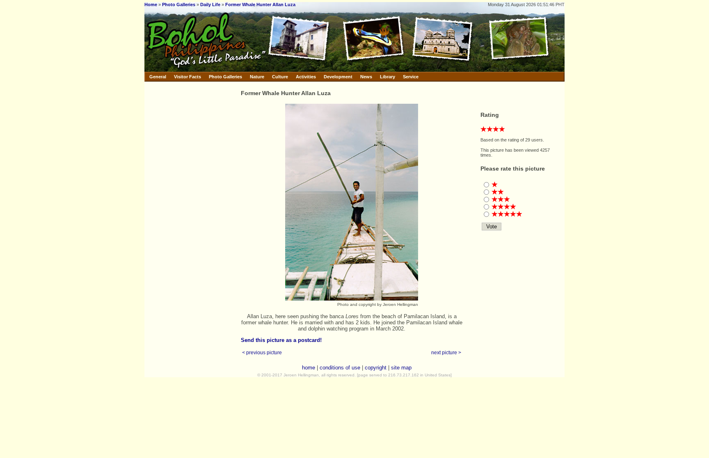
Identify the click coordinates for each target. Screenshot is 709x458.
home (308, 368)
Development (338, 76)
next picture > (446, 352)
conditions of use (340, 368)
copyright (376, 368)
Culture (280, 76)
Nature (257, 76)
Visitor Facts (187, 76)
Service (411, 76)
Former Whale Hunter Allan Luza (260, 4)
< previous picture (262, 352)
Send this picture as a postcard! (281, 340)
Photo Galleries (178, 4)
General (157, 76)
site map (401, 368)
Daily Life (210, 4)
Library (387, 76)
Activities (306, 76)
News (366, 76)
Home (150, 4)
